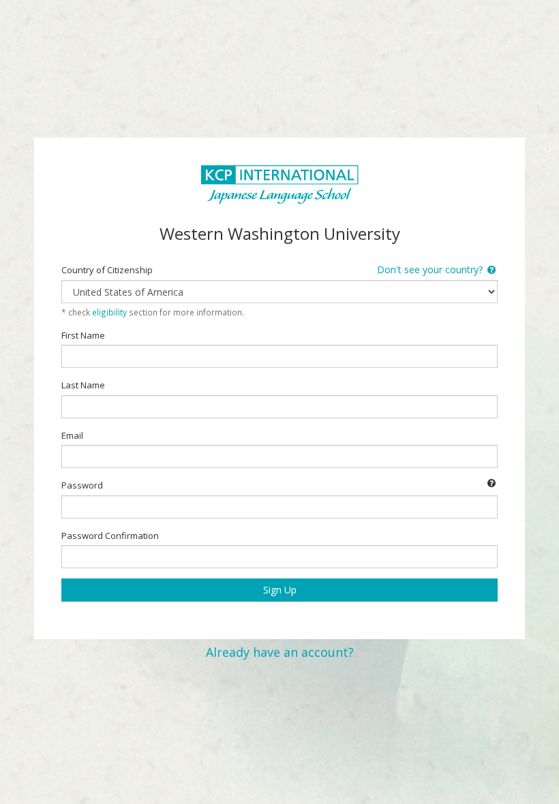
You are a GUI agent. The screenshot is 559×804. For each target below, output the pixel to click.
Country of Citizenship (107, 270)
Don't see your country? (431, 269)
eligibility (109, 312)
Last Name (83, 385)
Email (72, 435)
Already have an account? (280, 652)
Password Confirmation (110, 535)
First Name (83, 335)
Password (82, 485)
